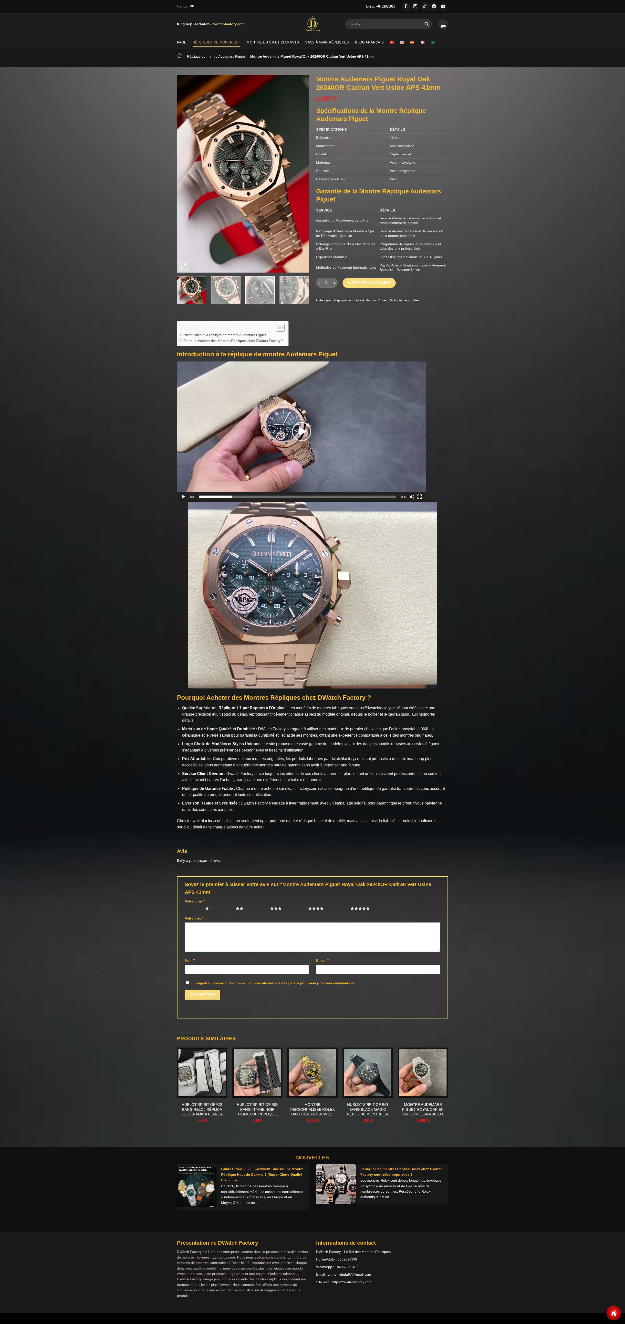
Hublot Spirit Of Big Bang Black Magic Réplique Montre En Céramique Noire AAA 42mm (367, 1109)
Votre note (194, 901)
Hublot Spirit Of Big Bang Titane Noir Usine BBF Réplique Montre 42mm (257, 1109)
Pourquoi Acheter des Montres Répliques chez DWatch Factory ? (233, 341)
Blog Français (369, 42)
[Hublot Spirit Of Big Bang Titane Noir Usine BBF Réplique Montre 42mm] (257, 1073)
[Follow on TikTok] (424, 6)
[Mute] (411, 496)
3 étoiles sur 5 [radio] (258, 908)
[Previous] (185, 173)
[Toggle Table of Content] (277, 328)
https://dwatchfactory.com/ (377, 708)
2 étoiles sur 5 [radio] (223, 908)
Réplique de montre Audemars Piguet (216, 56)
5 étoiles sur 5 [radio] (338, 908)
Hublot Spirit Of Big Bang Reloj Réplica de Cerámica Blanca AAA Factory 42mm (202, 1109)
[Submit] (426, 24)
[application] (301, 431)
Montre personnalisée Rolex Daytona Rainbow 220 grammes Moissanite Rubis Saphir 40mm (312, 1109)
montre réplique (299, 821)
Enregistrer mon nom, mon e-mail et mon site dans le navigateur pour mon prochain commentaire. (273, 983)
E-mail (322, 960)
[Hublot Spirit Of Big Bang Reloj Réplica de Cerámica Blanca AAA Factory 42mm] (202, 1073)
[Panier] (443, 24)
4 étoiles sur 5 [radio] (296, 908)
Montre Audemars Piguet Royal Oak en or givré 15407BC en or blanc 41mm (423, 1109)
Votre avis (194, 918)
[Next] (300, 173)
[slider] (297, 497)
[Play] (183, 496)
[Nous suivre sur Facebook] (406, 6)
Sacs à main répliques (327, 42)
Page (181, 42)
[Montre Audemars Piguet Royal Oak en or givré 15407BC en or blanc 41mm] (423, 1073)
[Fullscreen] (419, 496)
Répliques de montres (215, 42)
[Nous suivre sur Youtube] (443, 6)
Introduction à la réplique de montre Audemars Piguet (224, 335)
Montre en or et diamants (273, 42)
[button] (301, 431)
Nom (190, 960)
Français (183, 6)
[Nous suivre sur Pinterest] (434, 6)
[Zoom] (183, 266)
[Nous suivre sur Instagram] (415, 6)
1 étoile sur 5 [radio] (193, 908)
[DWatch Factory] (312, 24)
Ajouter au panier (369, 283)
